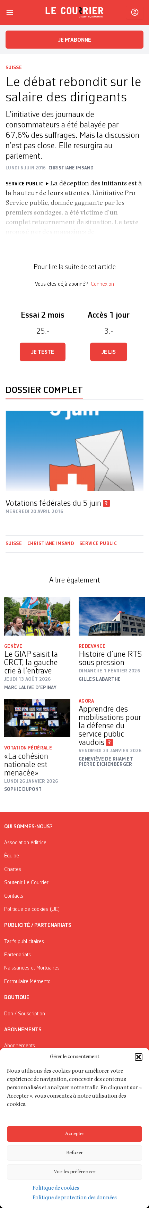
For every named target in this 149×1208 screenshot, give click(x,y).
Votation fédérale (28, 748)
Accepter (74, 1133)
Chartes (12, 869)
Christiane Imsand (50, 543)
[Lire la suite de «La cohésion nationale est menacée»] (37, 718)
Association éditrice (25, 843)
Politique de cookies (56, 1188)
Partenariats (17, 955)
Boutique (16, 997)
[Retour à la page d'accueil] (74, 12)
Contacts (13, 896)
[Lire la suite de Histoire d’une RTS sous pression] (112, 616)
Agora (86, 701)
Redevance (92, 646)
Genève (13, 646)
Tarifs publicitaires (24, 942)
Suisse (14, 67)
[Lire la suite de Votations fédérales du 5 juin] (74, 451)
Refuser (74, 1153)
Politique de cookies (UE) (32, 909)
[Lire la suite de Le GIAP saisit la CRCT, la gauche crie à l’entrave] (37, 616)
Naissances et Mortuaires (32, 968)
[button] (138, 1057)
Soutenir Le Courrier (26, 883)
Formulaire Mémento (27, 981)
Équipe (11, 856)
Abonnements (19, 1046)
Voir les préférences (75, 1172)
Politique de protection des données (75, 1198)
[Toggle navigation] (10, 12)
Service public (98, 543)
